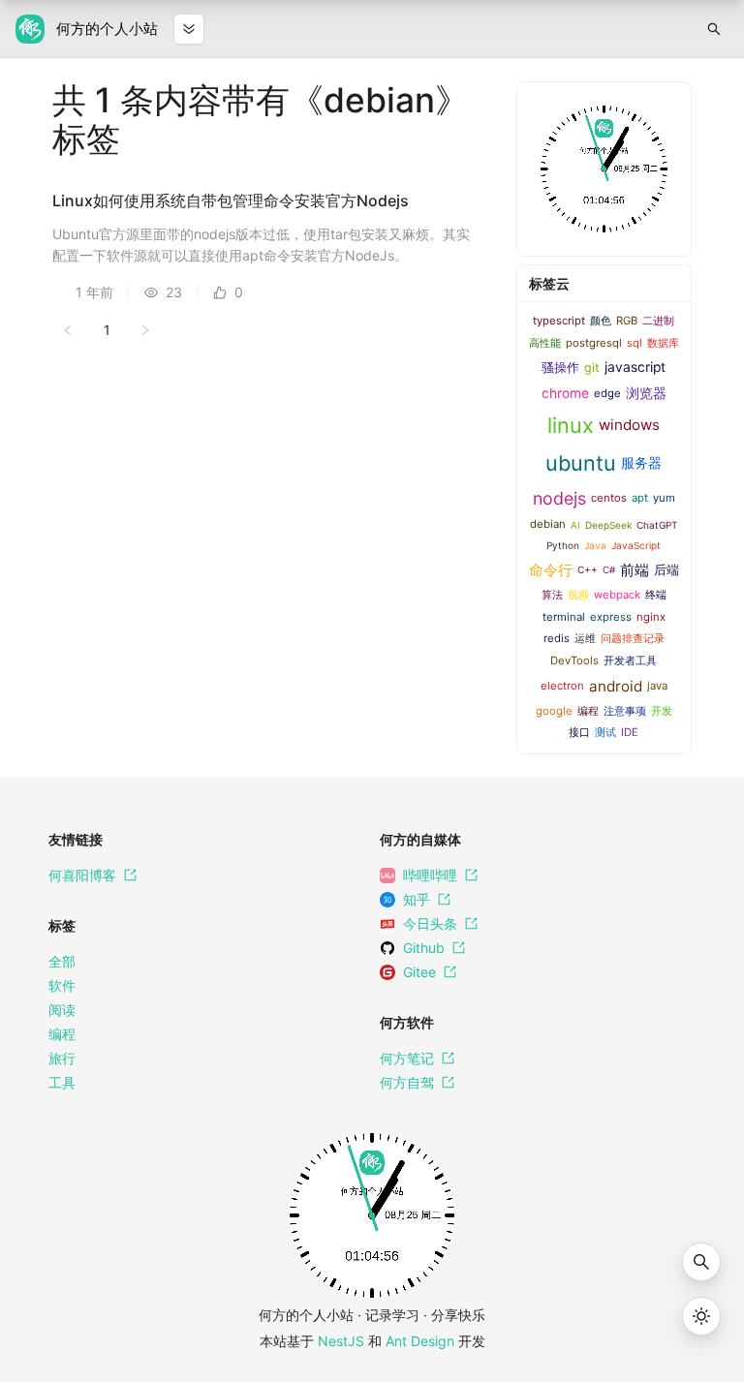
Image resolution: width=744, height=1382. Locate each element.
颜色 (600, 320)
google (554, 711)
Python (562, 545)
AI (575, 525)
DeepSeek (608, 525)
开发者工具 (630, 660)
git (592, 367)
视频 (578, 594)
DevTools (574, 660)
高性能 (545, 343)
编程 (588, 711)
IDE (629, 732)
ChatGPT (656, 525)
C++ (587, 569)
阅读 (62, 1009)
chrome (565, 393)
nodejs (559, 498)
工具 (62, 1082)
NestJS (341, 1341)
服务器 (641, 463)
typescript (559, 320)
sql (634, 343)
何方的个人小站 (107, 28)
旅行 (62, 1058)
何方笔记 (407, 1058)
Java (595, 545)
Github (424, 947)
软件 (62, 985)
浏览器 (646, 393)
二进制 (658, 320)
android (615, 686)
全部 (62, 961)
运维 (585, 638)
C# (609, 569)
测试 (605, 732)
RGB (626, 320)
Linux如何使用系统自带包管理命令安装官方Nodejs (230, 200)
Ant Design (420, 1341)
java (657, 685)
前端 (634, 570)
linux (570, 425)
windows (629, 424)
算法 (552, 594)
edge (607, 393)
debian (548, 524)
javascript (635, 367)
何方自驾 (407, 1082)
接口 (579, 732)
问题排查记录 (633, 638)
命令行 (551, 570)
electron (562, 685)
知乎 (416, 899)
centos (609, 498)
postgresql (594, 343)
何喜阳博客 (82, 875)
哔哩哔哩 (430, 875)
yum (664, 498)
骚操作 (560, 367)
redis (556, 638)
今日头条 (430, 923)
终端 (655, 594)
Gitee (419, 972)
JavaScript (636, 545)
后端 (666, 570)
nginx (651, 617)
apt (640, 498)
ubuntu (580, 463)
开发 (661, 711)
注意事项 (625, 711)
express (611, 617)
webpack (617, 594)
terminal (563, 617)
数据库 (663, 343)
